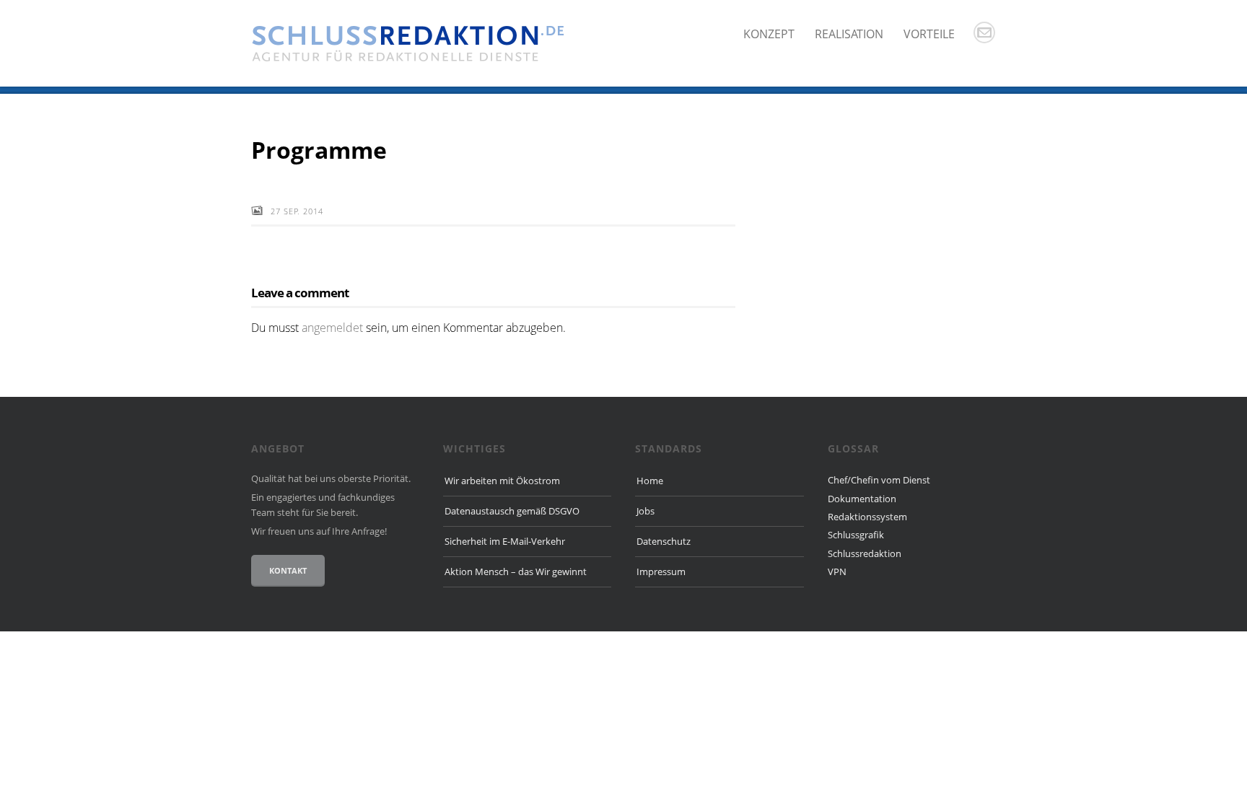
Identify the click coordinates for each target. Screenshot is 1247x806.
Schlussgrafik (856, 534)
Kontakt (288, 570)
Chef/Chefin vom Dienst (879, 479)
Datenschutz (663, 541)
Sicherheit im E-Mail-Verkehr (505, 541)
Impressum (661, 571)
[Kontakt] (984, 32)
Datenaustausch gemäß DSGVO (512, 510)
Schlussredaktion (864, 553)
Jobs (645, 510)
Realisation (849, 34)
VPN (837, 571)
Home (649, 480)
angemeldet (332, 328)
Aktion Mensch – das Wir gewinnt (516, 571)
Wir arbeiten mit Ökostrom (502, 480)
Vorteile (929, 34)
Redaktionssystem (867, 516)
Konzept (769, 34)
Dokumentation (862, 498)
